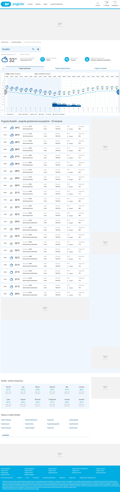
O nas (27, 477)
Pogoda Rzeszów (52, 472)
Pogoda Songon (73, 428)
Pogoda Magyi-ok (73, 420)
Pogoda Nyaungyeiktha (53, 424)
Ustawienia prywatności (49, 477)
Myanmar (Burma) (17, 42)
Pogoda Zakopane (29, 474)
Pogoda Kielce (4, 470)
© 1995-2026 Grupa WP (7, 477)
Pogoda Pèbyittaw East (31, 420)
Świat (45, 4)
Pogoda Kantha (29, 424)
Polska (30, 4)
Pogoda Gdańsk (52, 468)
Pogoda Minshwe (73, 424)
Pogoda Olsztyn (100, 470)
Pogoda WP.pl (5, 42)
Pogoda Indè (50, 428)
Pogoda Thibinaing (6, 420)
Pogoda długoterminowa (62, 68)
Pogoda (18, 4)
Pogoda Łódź (75, 470)
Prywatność (36, 477)
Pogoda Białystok (5, 468)
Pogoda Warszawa (101, 472)
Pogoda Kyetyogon (6, 428)
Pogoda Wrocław (5, 474)
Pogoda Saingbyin (29, 428)
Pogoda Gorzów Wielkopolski (80, 468)
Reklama (19, 477)
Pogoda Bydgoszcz (29, 468)
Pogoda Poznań (28, 472)
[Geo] (38, 49)
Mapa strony (72, 477)
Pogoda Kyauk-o (5, 424)
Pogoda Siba (50, 420)
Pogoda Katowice (100, 468)
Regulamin (62, 477)
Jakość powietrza (56, 4)
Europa (38, 4)
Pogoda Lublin (52, 470)
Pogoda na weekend (101, 68)
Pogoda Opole (4, 472)
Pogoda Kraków (28, 470)
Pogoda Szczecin (76, 472)
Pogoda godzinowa (24, 68)
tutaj (37, 489)
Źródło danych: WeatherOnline (88, 477)
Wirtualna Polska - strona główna (6, 4)
